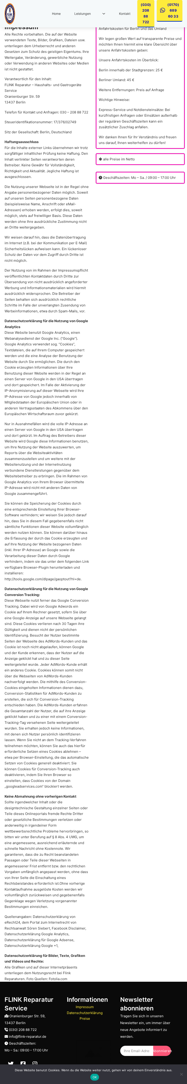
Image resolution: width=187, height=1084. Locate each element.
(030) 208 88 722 (146, 13)
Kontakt (124, 13)
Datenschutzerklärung (85, 1013)
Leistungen (82, 13)
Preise (85, 1018)
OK (95, 1077)
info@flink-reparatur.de (27, 1036)
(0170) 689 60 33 (173, 10)
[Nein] (181, 1074)
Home (56, 13)
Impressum (85, 1007)
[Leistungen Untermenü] (104, 14)
